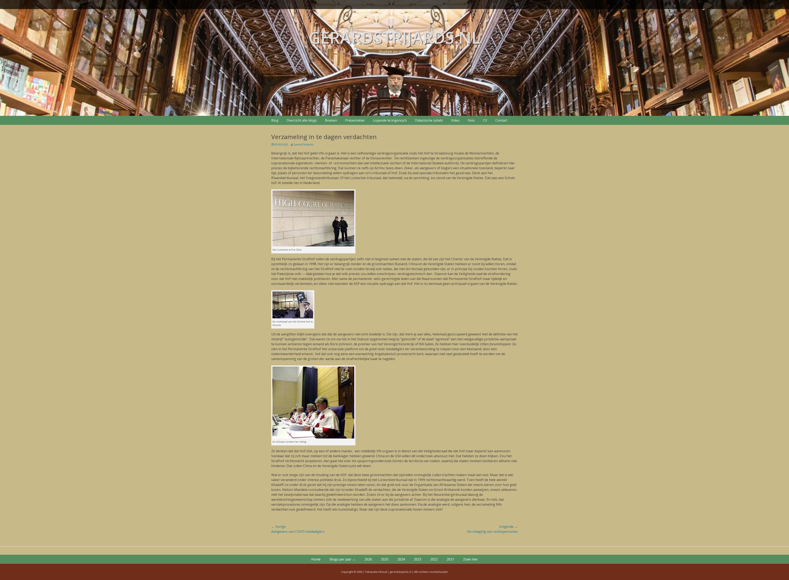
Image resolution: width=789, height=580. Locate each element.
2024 (401, 559)
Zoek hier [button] (470, 559)
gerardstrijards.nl (394, 37)
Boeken (331, 120)
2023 (417, 559)
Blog (274, 120)
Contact (501, 120)
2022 (434, 559)
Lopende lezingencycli (390, 120)
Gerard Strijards (303, 144)
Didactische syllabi (429, 120)
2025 (384, 559)
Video (455, 120)
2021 (450, 559)
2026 (368, 559)
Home (316, 559)
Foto (471, 120)
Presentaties (355, 120)
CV (485, 120)
